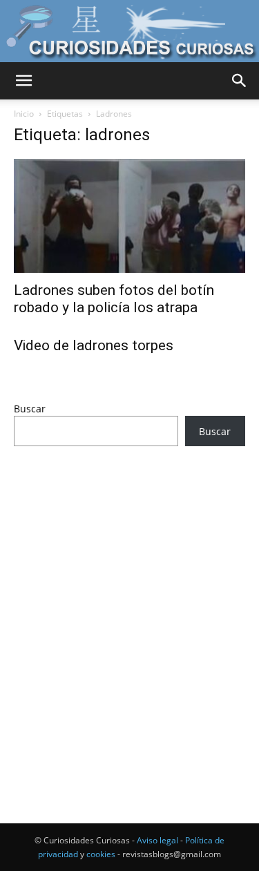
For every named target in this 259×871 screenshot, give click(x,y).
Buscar (30, 408)
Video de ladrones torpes (93, 345)
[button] (23, 80)
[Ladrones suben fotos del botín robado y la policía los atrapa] (129, 216)
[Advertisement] (129, 608)
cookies (100, 854)
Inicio (24, 113)
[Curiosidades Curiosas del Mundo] (129, 31)
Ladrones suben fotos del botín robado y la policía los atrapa (114, 299)
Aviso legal (157, 840)
